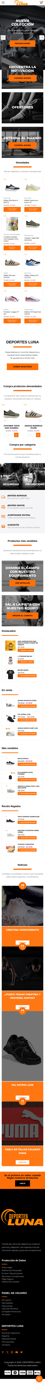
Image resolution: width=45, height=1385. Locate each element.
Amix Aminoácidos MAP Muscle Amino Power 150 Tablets (28, 643)
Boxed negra (23, 670)
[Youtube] (16, 1352)
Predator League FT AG (11, 313)
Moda (6, 273)
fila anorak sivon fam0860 (25, 773)
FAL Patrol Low (24, 714)
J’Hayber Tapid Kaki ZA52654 (31, 239)
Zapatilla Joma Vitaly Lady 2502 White (29, 787)
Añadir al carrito (22, 616)
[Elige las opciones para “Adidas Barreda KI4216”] (16, 435)
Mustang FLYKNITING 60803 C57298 (28, 831)
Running (7, 198)
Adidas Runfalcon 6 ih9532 (11, 201)
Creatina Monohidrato (12, 234)
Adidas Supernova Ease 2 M (31, 201)
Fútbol (6, 309)
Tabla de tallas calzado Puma (22, 1151)
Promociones (22, 43)
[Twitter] (7, 1352)
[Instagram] (12, 1352)
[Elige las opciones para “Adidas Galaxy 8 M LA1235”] (38, 435)
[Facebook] (3, 1352)
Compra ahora (22, 78)
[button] (3, 2)
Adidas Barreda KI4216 (9, 276)
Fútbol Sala (28, 309)
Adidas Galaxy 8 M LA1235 (31, 276)
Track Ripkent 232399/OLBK (28, 816)
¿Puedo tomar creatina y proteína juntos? (22, 996)
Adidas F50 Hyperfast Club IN (32, 313)
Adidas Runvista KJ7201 (27, 700)
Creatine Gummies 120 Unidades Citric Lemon (11, 239)
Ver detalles (22, 583)
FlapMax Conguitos (26, 844)
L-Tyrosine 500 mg (25, 656)
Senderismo (28, 235)
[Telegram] (21, 1352)
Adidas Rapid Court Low (28, 728)
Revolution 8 (23, 758)
